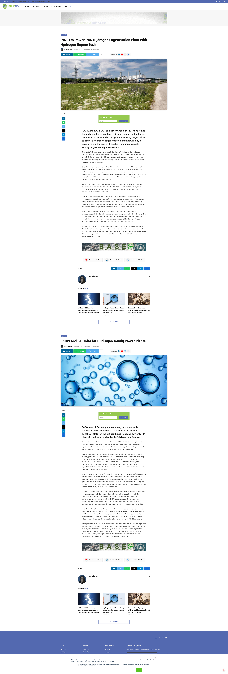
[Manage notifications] (223, 670)
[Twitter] (63, 126)
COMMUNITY (58, 6)
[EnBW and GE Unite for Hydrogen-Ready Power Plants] (114, 380)
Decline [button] (146, 670)
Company (85, 646)
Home (67, 30)
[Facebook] (63, 138)
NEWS (27, 6)
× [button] (155, 657)
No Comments (86, 49)
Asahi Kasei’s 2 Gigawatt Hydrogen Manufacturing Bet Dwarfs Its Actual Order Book (32, 1)
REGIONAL (47, 6)
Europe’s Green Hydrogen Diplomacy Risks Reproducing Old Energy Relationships (139, 310)
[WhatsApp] (63, 122)
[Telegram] (63, 134)
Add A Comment (114, 322)
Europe (72, 30)
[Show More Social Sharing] (101, 54)
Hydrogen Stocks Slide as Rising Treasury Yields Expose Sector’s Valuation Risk (113, 310)
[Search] (224, 6)
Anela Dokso (69, 49)
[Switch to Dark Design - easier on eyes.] (222, 6)
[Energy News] (11, 6)
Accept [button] (138, 670)
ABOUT (67, 6)
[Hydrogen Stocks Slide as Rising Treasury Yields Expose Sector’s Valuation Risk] (114, 299)
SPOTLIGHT (36, 6)
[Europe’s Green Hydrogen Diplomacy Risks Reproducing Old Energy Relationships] (139, 299)
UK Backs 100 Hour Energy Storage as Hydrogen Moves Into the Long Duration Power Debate (88, 310)
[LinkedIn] (63, 118)
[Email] (63, 130)
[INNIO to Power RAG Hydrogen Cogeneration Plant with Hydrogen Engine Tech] (114, 84)
